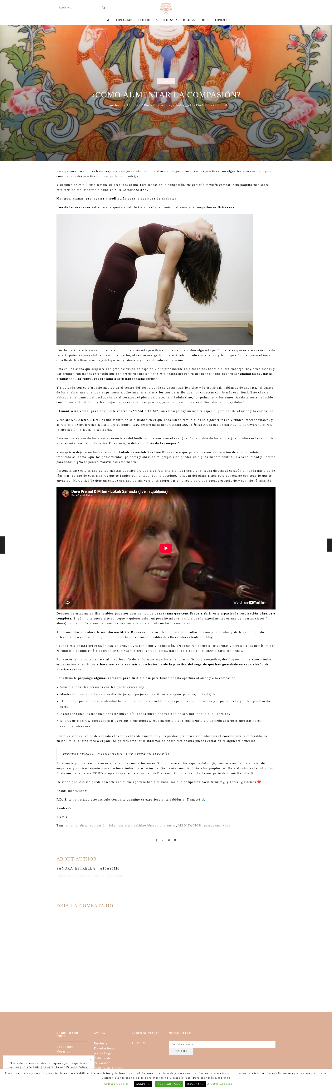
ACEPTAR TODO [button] (169, 1083)
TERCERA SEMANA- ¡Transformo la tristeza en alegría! (116, 754)
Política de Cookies (109, 1068)
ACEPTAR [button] (143, 1083)
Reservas (189, 20)
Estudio (144, 20)
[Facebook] (158, 839)
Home (106, 20)
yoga (227, 825)
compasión (98, 825)
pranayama (212, 825)
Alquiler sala (166, 20)
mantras (170, 825)
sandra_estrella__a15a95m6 (182, 105)
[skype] (174, 839)
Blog (205, 20)
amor (70, 825)
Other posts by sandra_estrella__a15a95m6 (90, 875)
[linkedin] (169, 839)
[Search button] (103, 7)
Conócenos (124, 20)
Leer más (222, 1077)
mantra (166, 81)
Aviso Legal (103, 1053)
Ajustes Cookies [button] (116, 1083)
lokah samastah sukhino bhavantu (135, 825)
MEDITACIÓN (190, 825)
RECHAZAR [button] (195, 1083)
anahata (82, 825)
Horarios (63, 1051)
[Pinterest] (163, 839)
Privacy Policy (76, 1067)
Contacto (222, 20)
